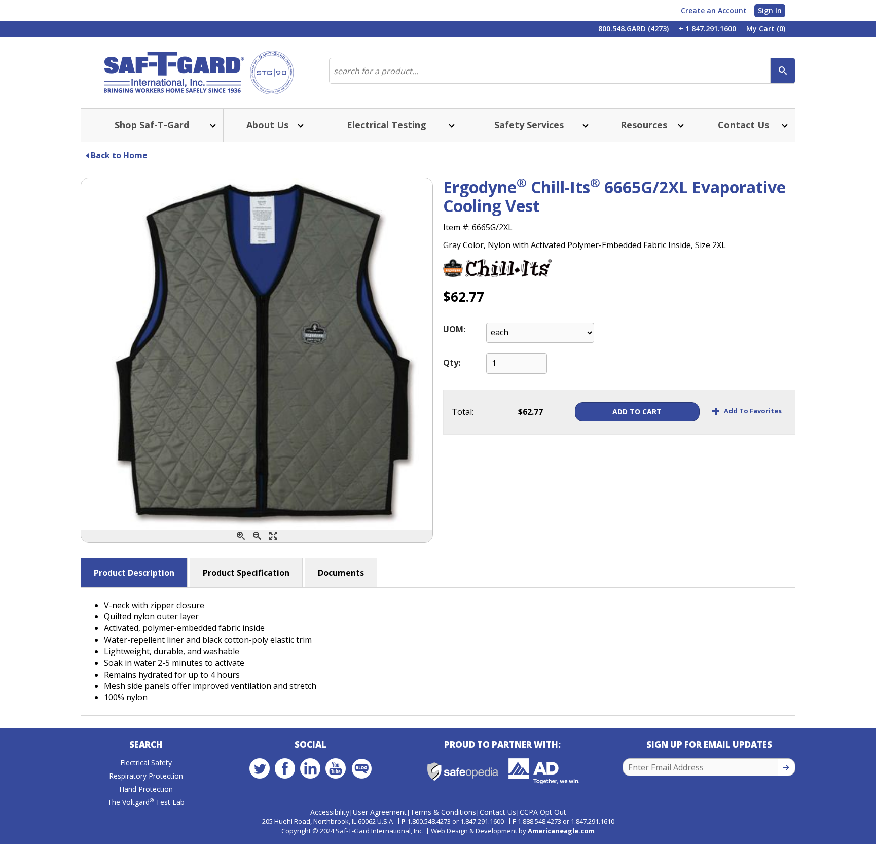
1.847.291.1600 (482, 821)
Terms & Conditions (443, 812)
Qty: (451, 362)
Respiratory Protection (146, 776)
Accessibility (329, 812)
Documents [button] (341, 572)
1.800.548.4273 (429, 821)
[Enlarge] (273, 536)
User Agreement (380, 812)
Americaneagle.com (561, 830)
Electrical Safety (146, 762)
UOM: (454, 329)
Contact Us (498, 812)
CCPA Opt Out (543, 812)
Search (146, 744)
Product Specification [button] (246, 572)
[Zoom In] (241, 536)
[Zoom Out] (257, 536)
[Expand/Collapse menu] (212, 125)
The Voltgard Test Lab (146, 802)
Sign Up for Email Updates (709, 744)
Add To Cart (637, 411)
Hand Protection (146, 789)
